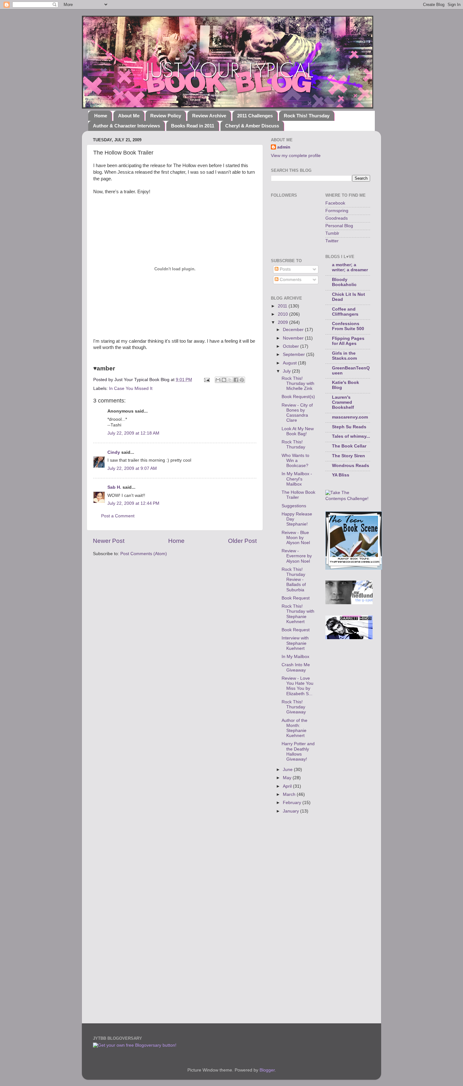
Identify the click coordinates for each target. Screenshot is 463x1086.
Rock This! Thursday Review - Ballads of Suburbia (294, 579)
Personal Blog (339, 225)
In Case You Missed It (130, 388)
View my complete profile (296, 155)
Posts (284, 269)
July (287, 371)
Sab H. (114, 487)
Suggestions (294, 506)
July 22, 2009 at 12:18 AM (133, 433)
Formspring (336, 210)
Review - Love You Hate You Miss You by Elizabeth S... (297, 686)
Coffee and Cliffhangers (345, 312)
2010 (283, 314)
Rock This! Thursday (306, 115)
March (290, 794)
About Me (129, 115)
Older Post (242, 540)
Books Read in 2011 (192, 125)
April (288, 786)
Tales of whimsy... (351, 436)
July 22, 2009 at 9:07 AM (132, 468)
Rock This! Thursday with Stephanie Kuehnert (298, 614)
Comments (289, 279)
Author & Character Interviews (126, 125)
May (288, 777)
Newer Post (108, 540)
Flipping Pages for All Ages (348, 341)
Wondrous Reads (350, 465)
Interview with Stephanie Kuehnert (295, 643)
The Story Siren (348, 455)
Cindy (113, 452)
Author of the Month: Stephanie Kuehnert (294, 728)
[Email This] (218, 380)
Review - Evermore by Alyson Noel (297, 556)
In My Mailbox (295, 656)
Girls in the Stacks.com (344, 356)
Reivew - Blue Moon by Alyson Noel (296, 537)
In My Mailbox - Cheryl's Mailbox (297, 478)
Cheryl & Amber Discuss (252, 125)
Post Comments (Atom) (143, 553)
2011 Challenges (255, 115)
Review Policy (165, 115)
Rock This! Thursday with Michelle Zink (298, 383)
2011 (283, 306)
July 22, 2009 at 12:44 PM (133, 503)
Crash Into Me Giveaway (296, 667)
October (291, 346)
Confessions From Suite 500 (348, 326)
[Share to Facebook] (236, 380)
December (294, 329)
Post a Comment (117, 516)
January (291, 811)
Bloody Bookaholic (344, 282)
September (294, 354)
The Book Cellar (349, 446)
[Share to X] (230, 380)
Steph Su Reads (349, 427)
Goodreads (336, 218)
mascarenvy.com (350, 417)
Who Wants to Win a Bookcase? (295, 460)
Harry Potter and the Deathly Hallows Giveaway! (298, 751)
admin (283, 147)
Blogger (267, 1070)
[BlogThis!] (224, 380)
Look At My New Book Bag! (298, 431)
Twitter (332, 241)
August (290, 363)
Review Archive (209, 115)
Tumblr (332, 233)
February (292, 802)
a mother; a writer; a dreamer (350, 267)
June (288, 769)
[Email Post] (206, 379)
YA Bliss (340, 475)
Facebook (335, 203)
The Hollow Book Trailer (298, 495)
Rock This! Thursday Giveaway (294, 707)
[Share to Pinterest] (242, 380)
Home (100, 115)
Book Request (296, 598)
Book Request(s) (298, 396)
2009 (283, 322)
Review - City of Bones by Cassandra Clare (297, 413)
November (294, 338)
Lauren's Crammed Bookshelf (343, 402)
